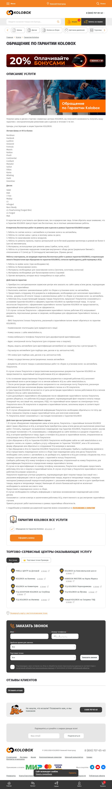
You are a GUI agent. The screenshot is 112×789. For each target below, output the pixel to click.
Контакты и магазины (15, 759)
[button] (43, 647)
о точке (44, 571)
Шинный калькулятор (74, 757)
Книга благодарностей (28, 776)
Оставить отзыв (15, 690)
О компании (11, 757)
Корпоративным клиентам (50, 757)
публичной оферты (81, 668)
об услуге (48, 529)
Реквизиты (11, 776)
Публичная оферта (97, 776)
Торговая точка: (17, 653)
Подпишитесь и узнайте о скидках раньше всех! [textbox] (56, 728)
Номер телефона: (59, 632)
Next (104, 30)
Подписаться (74, 736)
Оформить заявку (26, 538)
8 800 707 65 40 (91, 710)
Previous (7, 30)
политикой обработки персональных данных (35, 668)
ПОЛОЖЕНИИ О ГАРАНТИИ (84, 508)
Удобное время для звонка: (21, 642)
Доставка (23, 757)
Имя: (12, 632)
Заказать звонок (89, 657)
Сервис (89, 757)
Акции (33, 757)
